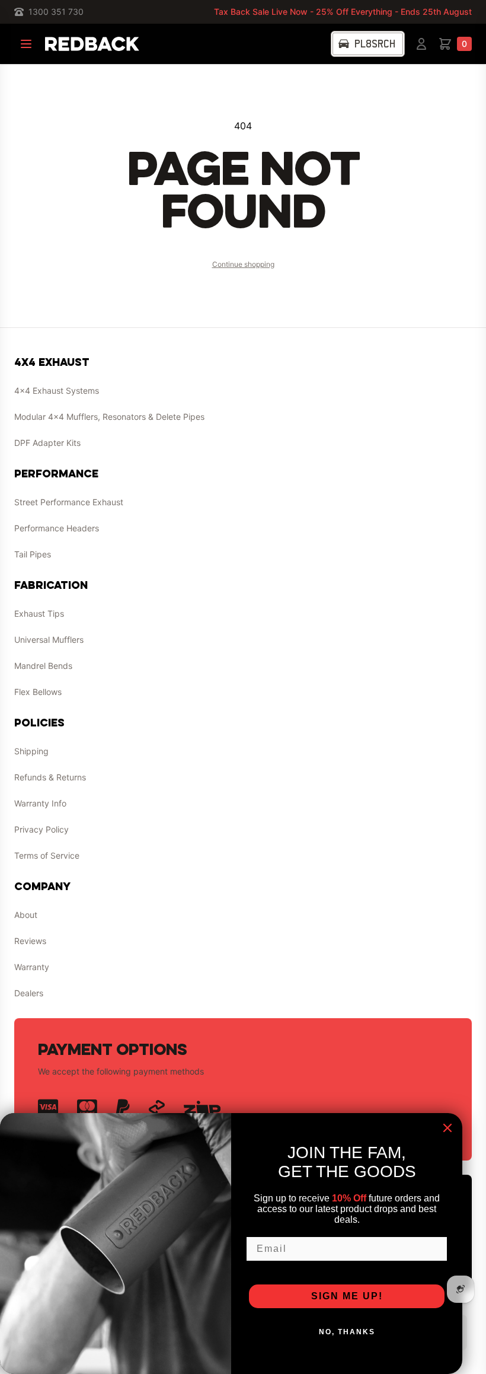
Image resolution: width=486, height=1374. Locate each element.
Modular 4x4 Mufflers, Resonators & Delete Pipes (109, 417)
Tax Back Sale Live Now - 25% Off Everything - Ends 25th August (343, 12)
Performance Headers (56, 528)
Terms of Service (46, 855)
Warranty (31, 967)
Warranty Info (40, 803)
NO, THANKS (347, 1332)
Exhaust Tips (39, 613)
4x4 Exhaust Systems (56, 390)
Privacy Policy (41, 829)
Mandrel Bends (43, 666)
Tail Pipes (32, 554)
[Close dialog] (447, 1128)
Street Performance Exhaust (68, 502)
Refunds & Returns (50, 777)
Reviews (30, 941)
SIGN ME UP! (347, 1296)
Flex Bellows (38, 692)
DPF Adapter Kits (47, 443)
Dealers (28, 993)
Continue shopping (243, 264)
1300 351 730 (56, 12)
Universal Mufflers (49, 640)
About (25, 915)
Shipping (31, 751)
